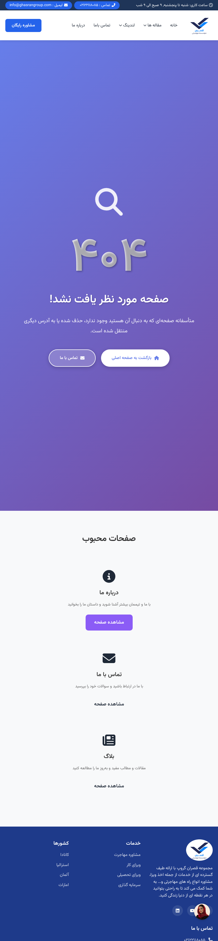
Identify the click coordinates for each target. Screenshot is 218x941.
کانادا (64, 855)
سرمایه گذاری (129, 885)
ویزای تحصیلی (129, 875)
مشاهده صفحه (109, 622)
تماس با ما (69, 358)
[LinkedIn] (177, 910)
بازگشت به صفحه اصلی (132, 358)
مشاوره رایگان (23, 25)
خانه (174, 25)
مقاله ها (155, 25)
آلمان (64, 875)
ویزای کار (134, 865)
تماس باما (102, 25)
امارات (63, 885)
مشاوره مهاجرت (127, 855)
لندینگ (129, 25)
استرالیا (62, 865)
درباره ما (78, 25)
